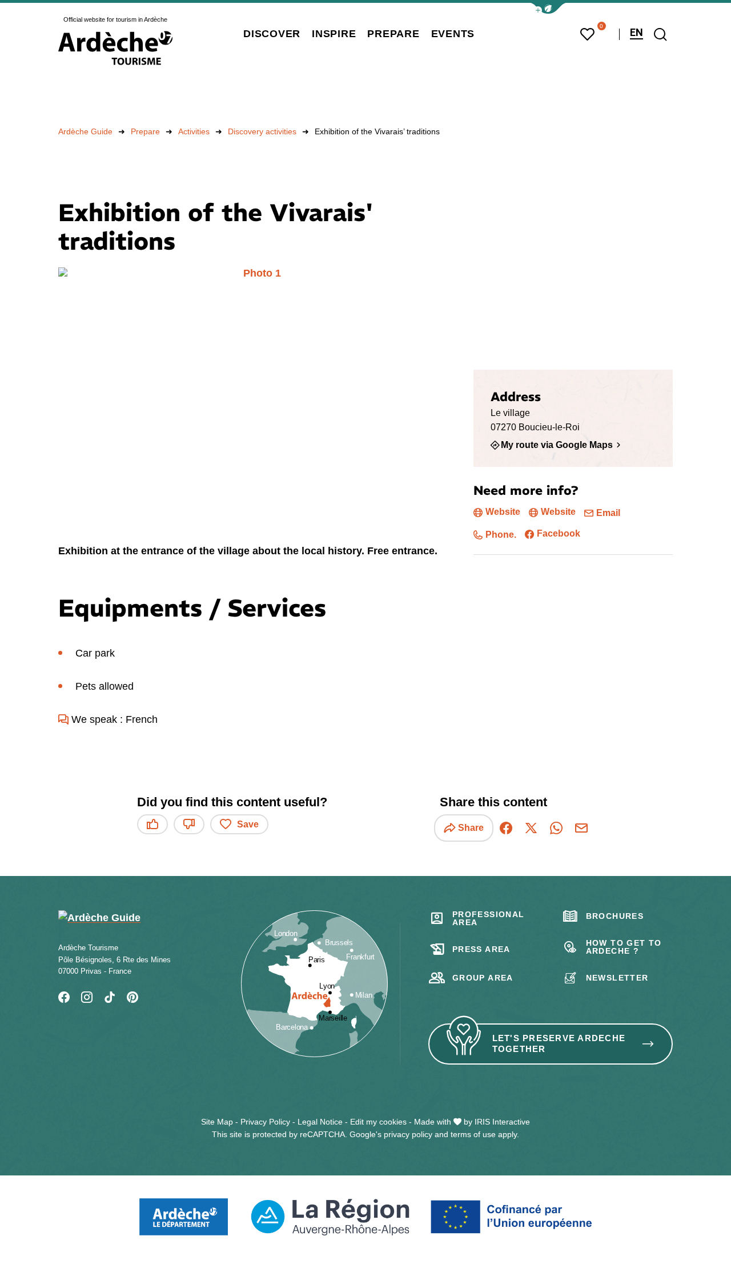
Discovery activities (262, 131)
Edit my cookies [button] (378, 1121)
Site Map (217, 1121)
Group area (482, 977)
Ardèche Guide (85, 131)
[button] (548, 8)
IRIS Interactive (502, 1121)
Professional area (488, 918)
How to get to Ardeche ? (624, 947)
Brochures (615, 916)
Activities (194, 131)
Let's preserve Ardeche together (559, 1043)
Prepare (145, 131)
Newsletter (617, 977)
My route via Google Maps (557, 444)
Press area (481, 949)
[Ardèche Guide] (115, 48)
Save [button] (248, 824)
